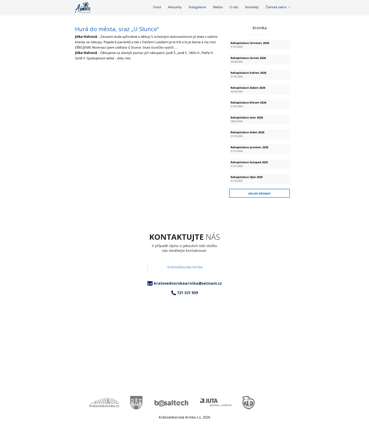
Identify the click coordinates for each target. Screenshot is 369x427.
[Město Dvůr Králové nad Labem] (136, 402)
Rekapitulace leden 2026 (247, 134)
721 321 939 (187, 292)
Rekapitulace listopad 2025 (249, 164)
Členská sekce (276, 7)
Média (218, 7)
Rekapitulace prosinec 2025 (249, 149)
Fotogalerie (197, 7)
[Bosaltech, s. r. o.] (171, 403)
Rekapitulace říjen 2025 (247, 178)
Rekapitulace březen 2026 (248, 104)
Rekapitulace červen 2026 (248, 59)
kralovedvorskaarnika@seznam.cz (188, 283)
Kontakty (252, 7)
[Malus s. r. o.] (248, 402)
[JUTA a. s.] (216, 403)
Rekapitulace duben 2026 (248, 89)
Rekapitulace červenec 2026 (250, 44)
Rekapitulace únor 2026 (247, 119)
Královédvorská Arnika (185, 267)
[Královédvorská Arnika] (82, 7)
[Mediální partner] (104, 402)
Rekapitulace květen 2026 (248, 74)
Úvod (157, 7)
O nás (234, 7)
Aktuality (175, 7)
